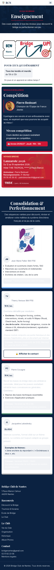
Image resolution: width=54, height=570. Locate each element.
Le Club (5, 517)
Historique (6, 536)
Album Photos (8, 540)
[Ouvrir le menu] (50, 3)
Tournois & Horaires (10, 509)
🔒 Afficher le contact (27, 354)
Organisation (7, 532)
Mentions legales (9, 556)
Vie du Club (7, 528)
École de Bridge (9, 513)
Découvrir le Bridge (10, 505)
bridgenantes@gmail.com (13, 551)
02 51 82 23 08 (8, 554)
